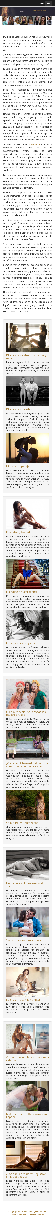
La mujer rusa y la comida (23, 999)
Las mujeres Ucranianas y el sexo (24, 884)
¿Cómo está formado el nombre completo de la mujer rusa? (27, 764)
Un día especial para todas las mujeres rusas (26, 713)
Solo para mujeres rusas (22, 823)
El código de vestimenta (22, 592)
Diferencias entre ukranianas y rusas (26, 356)
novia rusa (34, 144)
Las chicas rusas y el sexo (22, 643)
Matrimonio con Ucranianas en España (26, 1115)
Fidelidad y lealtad (18, 532)
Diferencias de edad (19, 409)
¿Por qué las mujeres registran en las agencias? (26, 1175)
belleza (43, 109)
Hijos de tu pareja (17, 466)
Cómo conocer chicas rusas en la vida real (27, 1058)
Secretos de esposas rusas (23, 940)
